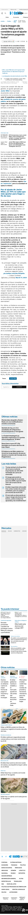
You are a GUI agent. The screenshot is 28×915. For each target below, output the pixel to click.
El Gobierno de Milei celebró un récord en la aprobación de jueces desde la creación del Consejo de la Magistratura (14, 454)
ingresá (25, 13)
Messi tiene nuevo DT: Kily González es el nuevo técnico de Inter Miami (13, 445)
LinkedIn (13, 856)
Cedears (24, 531)
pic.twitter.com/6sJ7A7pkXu (14, 273)
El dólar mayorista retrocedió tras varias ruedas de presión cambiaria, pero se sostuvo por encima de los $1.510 (16, 489)
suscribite (21, 13)
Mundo (13, 873)
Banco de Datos (6, 868)
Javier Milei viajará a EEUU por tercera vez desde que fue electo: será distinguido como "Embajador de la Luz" (17, 144)
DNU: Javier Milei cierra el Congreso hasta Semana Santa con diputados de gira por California (13, 71)
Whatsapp (21, 856)
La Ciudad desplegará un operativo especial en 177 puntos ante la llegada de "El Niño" (13, 437)
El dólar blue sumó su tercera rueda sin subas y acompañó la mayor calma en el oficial (14, 765)
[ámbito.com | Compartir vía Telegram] (24, 41)
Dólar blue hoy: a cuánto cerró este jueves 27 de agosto (13, 774)
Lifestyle (22, 870)
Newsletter (23, 856)
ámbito (3, 21)
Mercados (18, 868)
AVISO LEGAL (5, 889)
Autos (21, 878)
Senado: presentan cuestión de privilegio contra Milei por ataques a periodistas (7, 627)
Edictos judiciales (18, 889)
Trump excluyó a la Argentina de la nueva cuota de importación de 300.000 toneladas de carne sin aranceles (16, 470)
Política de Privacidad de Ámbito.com (13, 887)
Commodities (17, 531)
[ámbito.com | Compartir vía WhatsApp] (16, 41)
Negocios (4, 870)
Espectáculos (6, 881)
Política (9, 21)
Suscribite (19, 386)
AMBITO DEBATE (22, 898)
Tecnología (18, 881)
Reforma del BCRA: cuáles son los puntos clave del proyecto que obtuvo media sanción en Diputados (18, 650)
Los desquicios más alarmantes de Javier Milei (14, 76)
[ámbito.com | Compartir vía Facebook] (18, 41)
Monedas (3, 531)
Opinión (13, 870)
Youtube (17, 856)
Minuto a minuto (23, 677)
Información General (8, 878)
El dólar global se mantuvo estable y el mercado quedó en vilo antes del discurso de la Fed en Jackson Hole (13, 692)
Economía (16, 17)
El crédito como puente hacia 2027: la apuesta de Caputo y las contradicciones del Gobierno (19, 640)
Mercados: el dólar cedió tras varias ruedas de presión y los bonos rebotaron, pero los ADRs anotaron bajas (23, 690)
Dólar (7, 17)
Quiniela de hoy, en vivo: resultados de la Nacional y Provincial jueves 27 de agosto (12, 429)
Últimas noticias (15, 862)
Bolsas (10, 531)
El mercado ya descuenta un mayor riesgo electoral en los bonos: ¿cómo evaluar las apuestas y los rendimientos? (16, 498)
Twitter (2, 856)
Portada (4, 862)
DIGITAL (6, 898)
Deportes (22, 873)
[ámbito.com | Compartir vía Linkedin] (22, 41)
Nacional (4, 873)
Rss (2, 884)
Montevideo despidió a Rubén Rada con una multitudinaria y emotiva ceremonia (12, 422)
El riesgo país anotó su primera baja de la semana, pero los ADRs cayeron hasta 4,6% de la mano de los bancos (16, 480)
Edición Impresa (6, 876)
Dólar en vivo (13, 9)
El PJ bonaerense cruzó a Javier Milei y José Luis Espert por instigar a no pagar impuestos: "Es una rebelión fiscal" (18, 137)
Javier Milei (15, 21)
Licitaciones (13, 892)
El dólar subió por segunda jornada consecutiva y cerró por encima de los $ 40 (13, 739)
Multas (3, 892)
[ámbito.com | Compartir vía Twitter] (20, 41)
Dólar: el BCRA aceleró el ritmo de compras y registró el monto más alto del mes (14, 729)
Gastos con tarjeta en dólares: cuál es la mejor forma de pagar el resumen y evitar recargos (5, 688)
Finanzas (14, 865)
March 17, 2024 (21, 278)
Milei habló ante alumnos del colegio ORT (20, 626)
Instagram (9, 856)
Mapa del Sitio (11, 884)
